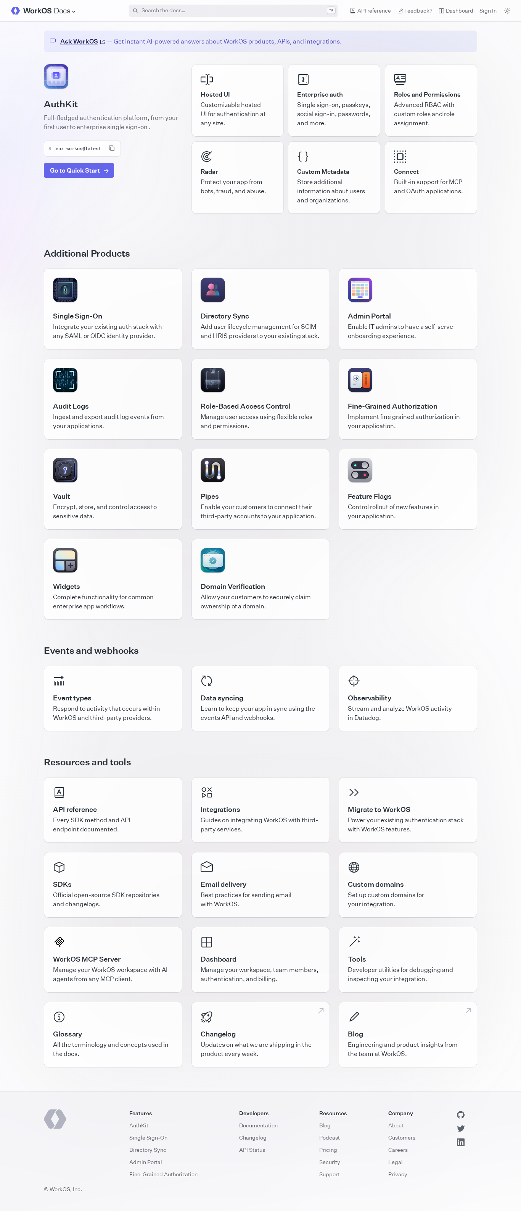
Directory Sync (147, 1149)
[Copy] (111, 148)
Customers (401, 1137)
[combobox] (233, 11)
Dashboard (459, 10)
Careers (398, 1149)
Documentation (258, 1125)
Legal (395, 1162)
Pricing (328, 1149)
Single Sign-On (148, 1137)
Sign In (488, 10)
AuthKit (138, 1125)
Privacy (397, 1174)
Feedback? (418, 10)
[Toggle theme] (507, 10)
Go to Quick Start (75, 170)
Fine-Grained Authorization (163, 1174)
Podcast (329, 1137)
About (396, 1125)
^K (331, 10)
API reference (374, 10)
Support (329, 1174)
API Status (252, 1149)
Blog (325, 1125)
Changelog (253, 1137)
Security (329, 1162)
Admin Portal (145, 1162)
